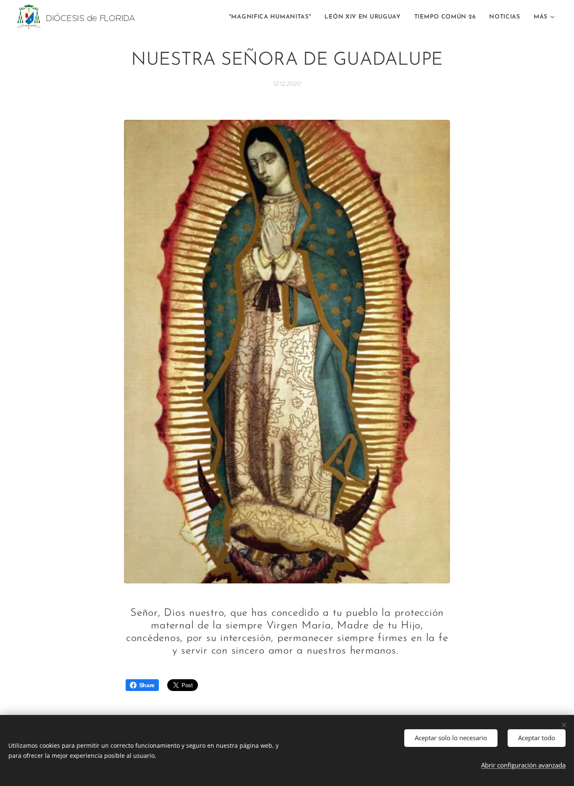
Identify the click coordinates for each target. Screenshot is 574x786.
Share (147, 685)
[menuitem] (272, 17)
